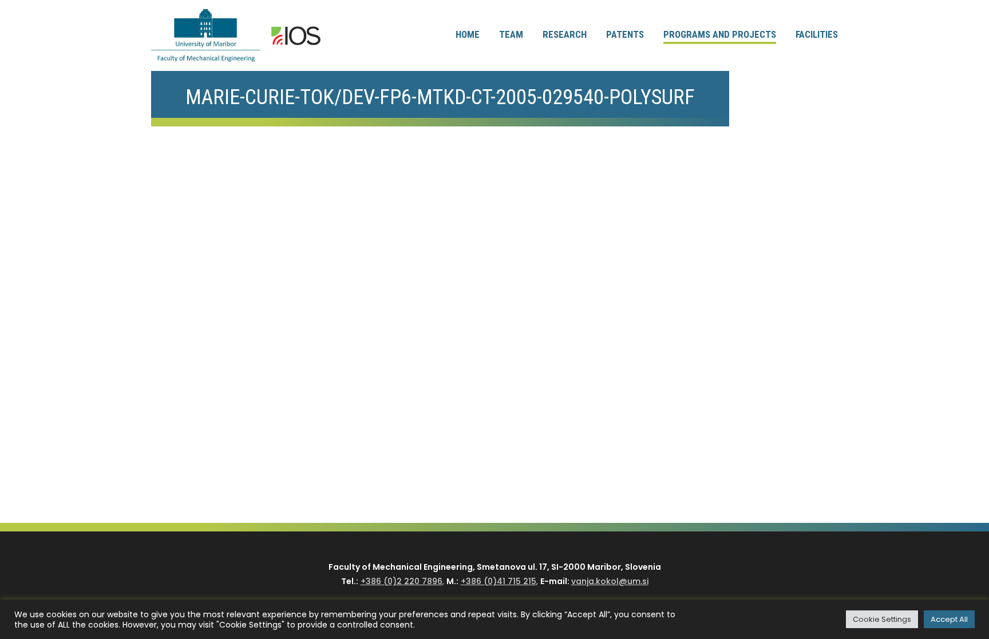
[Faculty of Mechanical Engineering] (205, 35)
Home (468, 34)
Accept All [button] (949, 619)
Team (511, 34)
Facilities (817, 34)
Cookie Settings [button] (882, 619)
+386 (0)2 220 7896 (401, 581)
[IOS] (296, 35)
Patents (625, 34)
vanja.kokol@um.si (609, 581)
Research (565, 34)
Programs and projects (719, 34)
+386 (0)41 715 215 (498, 581)
